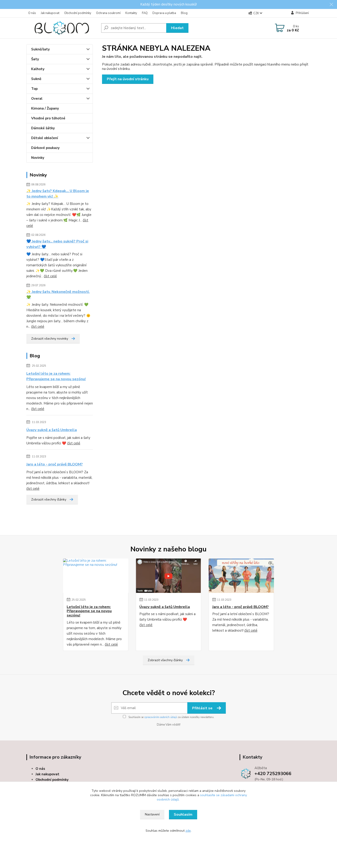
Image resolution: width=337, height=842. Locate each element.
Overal (36, 98)
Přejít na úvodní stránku (128, 79)
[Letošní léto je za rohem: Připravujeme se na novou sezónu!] (95, 576)
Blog (184, 13)
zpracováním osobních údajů (160, 717)
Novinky (37, 157)
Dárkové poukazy (45, 148)
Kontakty (131, 13)
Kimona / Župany (45, 108)
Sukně (36, 79)
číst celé (50, 276)
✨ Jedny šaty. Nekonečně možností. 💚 (58, 294)
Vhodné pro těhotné (48, 118)
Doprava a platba (164, 13)
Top (34, 88)
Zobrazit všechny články (48, 499)
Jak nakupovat (50, 13)
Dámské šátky (43, 128)
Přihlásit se (202, 708)
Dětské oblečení (44, 138)
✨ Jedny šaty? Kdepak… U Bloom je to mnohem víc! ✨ (57, 193)
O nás (32, 13)
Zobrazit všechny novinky (49, 338)
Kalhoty (37, 69)
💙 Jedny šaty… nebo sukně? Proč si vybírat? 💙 (57, 244)
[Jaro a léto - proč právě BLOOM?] (241, 576)
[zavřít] (331, 4)
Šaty (35, 59)
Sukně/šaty (40, 49)
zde (188, 830)
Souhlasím (183, 814)
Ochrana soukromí (108, 13)
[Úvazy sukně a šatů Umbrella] (168, 576)
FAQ (145, 13)
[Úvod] (61, 28)
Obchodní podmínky (77, 13)
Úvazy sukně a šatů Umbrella (51, 429)
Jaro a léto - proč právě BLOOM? (54, 464)
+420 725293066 (272, 773)
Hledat (177, 27)
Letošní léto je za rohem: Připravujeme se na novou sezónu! (56, 376)
